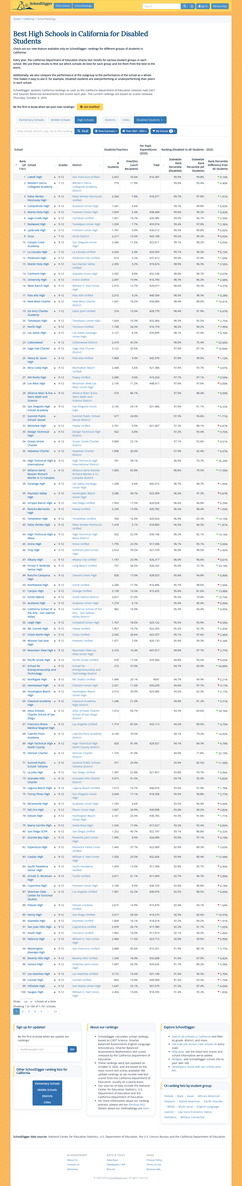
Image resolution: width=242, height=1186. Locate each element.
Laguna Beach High (40, 788)
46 (24, 550)
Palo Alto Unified (82, 295)
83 (24, 856)
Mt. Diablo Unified (83, 679)
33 (24, 431)
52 (24, 597)
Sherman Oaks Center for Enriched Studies (40, 895)
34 (24, 441)
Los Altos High (36, 383)
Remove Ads (154, 1169)
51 (24, 591)
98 (24, 980)
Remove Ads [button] (219, 6)
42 (24, 518)
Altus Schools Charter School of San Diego (41, 714)
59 (24, 650)
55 (24, 622)
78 (24, 815)
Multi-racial (185, 1106)
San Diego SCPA (37, 831)
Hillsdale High (36, 986)
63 (24, 685)
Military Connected (192, 1117)
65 (24, 701)
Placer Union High (83, 809)
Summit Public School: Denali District (86, 418)
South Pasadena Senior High (38, 868)
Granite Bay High (38, 837)
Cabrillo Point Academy (36, 735)
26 (24, 367)
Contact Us (73, 1164)
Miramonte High (38, 803)
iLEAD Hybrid (36, 597)
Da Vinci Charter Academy (38, 313)
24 (24, 348)
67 (24, 724)
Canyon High (36, 591)
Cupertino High (37, 885)
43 (24, 524)
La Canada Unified (83, 252)
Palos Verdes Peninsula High (37, 198)
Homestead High (38, 685)
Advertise (72, 1169)
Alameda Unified (82, 921)
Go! (72, 1049)
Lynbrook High (37, 230)
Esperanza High (37, 847)
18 (24, 301)
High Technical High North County (40, 745)
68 (24, 734)
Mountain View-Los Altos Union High (84, 385)
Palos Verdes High (39, 524)
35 (24, 451)
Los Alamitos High (39, 974)
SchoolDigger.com (117, 1177)
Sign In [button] (204, 6)
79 (24, 825)
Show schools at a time (34, 1001)
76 (24, 803)
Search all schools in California (191, 1036)
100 (23, 992)
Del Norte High (37, 377)
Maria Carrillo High (40, 825)
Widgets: (177, 1059)
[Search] (185, 6)
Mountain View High (40, 650)
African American (209, 1096)
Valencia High (36, 939)
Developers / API (116, 1164)
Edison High (35, 815)
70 (24, 753)
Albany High (35, 559)
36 (24, 460)
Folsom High (35, 905)
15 (24, 279)
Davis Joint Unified (83, 311)
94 (24, 948)
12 (24, 258)
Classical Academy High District (84, 703)
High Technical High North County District (85, 745)
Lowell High (35, 177)
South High (35, 933)
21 (24, 326)
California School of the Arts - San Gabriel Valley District (87, 612)
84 (24, 866)
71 (24, 762)
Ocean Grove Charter (36, 443)
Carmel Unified (81, 980)
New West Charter (39, 301)
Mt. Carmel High (38, 628)
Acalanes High (37, 603)
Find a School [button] (63, 5)
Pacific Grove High (39, 660)
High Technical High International (40, 462)
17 (24, 295)
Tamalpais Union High (86, 224)
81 (24, 837)
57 (24, 634)
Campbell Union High (85, 622)
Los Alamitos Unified (85, 974)
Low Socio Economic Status (195, 1112)
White (171, 1106)
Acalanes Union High (85, 206)
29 (24, 393)
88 (24, 905)
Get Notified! (92, 107)
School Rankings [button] (83, 5)
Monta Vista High (38, 212)
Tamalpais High (37, 320)
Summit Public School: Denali (37, 418)
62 (24, 679)
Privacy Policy (154, 1160)
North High (35, 326)
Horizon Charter (38, 753)
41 (24, 509)
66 (24, 710)
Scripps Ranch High (40, 503)
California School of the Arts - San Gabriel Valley (41, 612)
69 (24, 743)
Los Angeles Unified (84, 724)
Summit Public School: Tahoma (38, 764)
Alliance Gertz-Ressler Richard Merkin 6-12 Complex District (86, 474)
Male (180, 1096)
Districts (110, 120)
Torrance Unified (83, 326)
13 (24, 264)
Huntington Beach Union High (83, 495)
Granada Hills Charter (36, 780)
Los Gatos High (37, 333)
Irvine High (34, 544)
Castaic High (35, 856)
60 (24, 660)
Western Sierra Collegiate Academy (40, 185)
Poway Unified (81, 377)
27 (24, 377)
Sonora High (35, 964)
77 (24, 809)
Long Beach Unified (84, 565)
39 (24, 493)
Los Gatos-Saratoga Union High (84, 334)
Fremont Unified (82, 640)
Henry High (35, 914)
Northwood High (38, 585)
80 (24, 831)
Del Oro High (36, 809)
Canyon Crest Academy (36, 244)
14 (24, 273)
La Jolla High (35, 772)
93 (24, 939)
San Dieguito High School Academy (39, 408)
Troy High (34, 550)
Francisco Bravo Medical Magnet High (41, 726)
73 (24, 778)
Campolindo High (39, 206)
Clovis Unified (81, 634)
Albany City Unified (84, 559)
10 (24, 242)
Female (168, 1096)
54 (24, 609)
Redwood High (37, 224)
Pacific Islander (213, 1101)
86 (24, 885)
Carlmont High (37, 273)
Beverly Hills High (39, 958)
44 (24, 534)
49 (24, 575)
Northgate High (37, 679)
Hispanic (169, 1101)
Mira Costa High (38, 367)
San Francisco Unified (86, 177)
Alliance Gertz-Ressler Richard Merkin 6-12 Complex (41, 474)
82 (24, 847)
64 (24, 691)
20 (24, 320)
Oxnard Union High (84, 575)
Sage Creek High (38, 218)
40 (24, 503)
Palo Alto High (36, 295)
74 (24, 788)
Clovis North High (39, 634)
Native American (189, 1101)
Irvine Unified (80, 279)
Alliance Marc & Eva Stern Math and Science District (84, 396)
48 (24, 565)
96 (24, 964)
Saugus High (35, 992)
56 (24, 628)
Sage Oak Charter (39, 348)
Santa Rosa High (82, 825)
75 (24, 794)
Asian (190, 1096)
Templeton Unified (84, 518)
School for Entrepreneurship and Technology (42, 669)
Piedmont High (37, 258)
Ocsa (31, 236)
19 (24, 311)
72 (24, 772)
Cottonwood (35, 342)
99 (24, 986)
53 (24, 603)
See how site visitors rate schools (193, 1044)
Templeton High (38, 518)
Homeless (170, 1117)
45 (24, 544)
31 (24, 416)
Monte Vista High (38, 264)
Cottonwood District (84, 342)
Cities (126, 120)
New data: (178, 1051)
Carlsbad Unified (83, 218)
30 (24, 406)
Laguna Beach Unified (86, 788)
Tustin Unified (81, 876)
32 (24, 425)
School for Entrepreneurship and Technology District (86, 669)
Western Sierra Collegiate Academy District (84, 186)
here (146, 1108)
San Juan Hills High (40, 927)
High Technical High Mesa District (85, 536)
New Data (112, 1160)
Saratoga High (36, 483)
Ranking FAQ (137, 1104)
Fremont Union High (85, 212)
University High (37, 279)
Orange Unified (82, 591)
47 (24, 559)
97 (24, 974)
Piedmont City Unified (86, 258)
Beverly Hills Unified (85, 958)
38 (24, 483)
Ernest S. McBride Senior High (39, 567)
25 (24, 358)
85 (24, 876)
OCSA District (80, 236)
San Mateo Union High (86, 986)
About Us (72, 1160)
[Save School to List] (54, 177)
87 (24, 891)
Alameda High (36, 921)
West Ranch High (38, 285)
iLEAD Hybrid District (85, 597)
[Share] (191, 6)
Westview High (37, 425)
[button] (150, 120)
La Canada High (37, 252)
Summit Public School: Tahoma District (86, 764)
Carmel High (35, 980)
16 (24, 285)
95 (24, 958)
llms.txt (111, 1169)
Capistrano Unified (84, 927)
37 (24, 470)
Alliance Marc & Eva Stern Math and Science (40, 396)
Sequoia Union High (85, 273)
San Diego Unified (83, 503)
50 (24, 585)
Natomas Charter (38, 451)
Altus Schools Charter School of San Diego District (86, 714)
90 (24, 921)
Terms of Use (154, 1164)
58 (24, 640)
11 (24, 252)
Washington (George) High (36, 950)
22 (24, 333)
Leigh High (34, 622)
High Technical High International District (85, 462)
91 (24, 927)
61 (24, 666)
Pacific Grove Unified (85, 660)
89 (24, 914)
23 (24, 342)
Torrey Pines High (39, 794)
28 (24, 383)
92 (24, 933)
